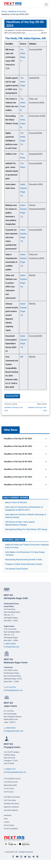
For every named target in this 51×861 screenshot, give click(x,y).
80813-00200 (11, 644)
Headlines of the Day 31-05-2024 (18, 484)
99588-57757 (11, 769)
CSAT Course (8, 792)
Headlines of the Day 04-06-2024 (18, 461)
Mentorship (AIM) (10, 785)
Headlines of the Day (17, 11)
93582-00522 (11, 728)
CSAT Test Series (10, 800)
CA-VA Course (9, 788)
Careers (6, 822)
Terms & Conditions (11, 829)
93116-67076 (11, 687)
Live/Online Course (11, 782)
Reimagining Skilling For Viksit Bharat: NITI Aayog (26, 529)
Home (3, 11)
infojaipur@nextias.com (14, 731)
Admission (8, 815)
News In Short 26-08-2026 (16, 502)
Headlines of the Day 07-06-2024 (13, 409)
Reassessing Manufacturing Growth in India (23, 559)
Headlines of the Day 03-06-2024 (18, 469)
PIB (21, 357)
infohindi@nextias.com (14, 690)
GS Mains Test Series (11, 804)
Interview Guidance (11, 810)
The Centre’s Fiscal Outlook (16, 569)
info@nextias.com (12, 647)
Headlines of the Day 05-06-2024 (18, 454)
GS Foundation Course (12, 779)
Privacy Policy (9, 825)
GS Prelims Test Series (12, 797)
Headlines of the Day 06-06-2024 (18, 446)
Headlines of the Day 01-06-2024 (18, 477)
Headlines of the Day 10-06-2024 (37, 409)
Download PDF (12, 396)
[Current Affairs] (12, 3)
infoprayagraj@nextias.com (16, 772)
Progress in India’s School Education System (23, 564)
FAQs (6, 819)
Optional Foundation (11, 807)
